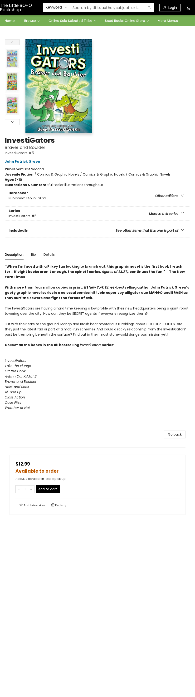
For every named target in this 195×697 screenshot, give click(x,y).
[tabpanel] (97, 344)
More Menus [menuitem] (168, 20)
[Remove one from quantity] (19, 489)
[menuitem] (10, 20)
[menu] (97, 20)
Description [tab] (14, 254)
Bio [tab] (33, 254)
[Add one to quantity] (31, 489)
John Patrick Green (22, 161)
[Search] (149, 7)
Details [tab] (49, 254)
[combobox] (56, 7)
